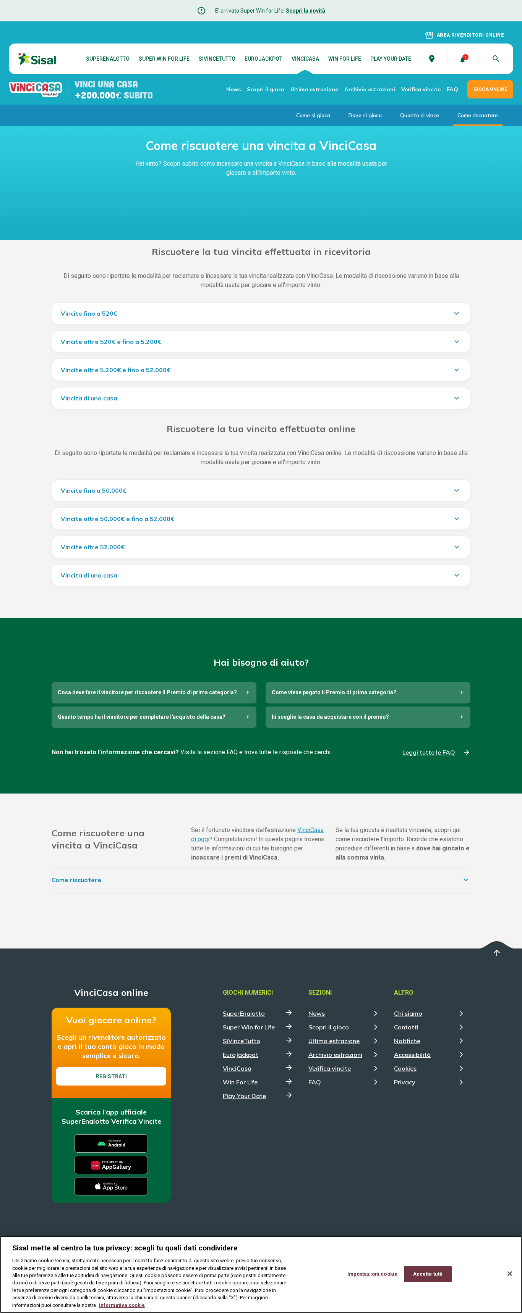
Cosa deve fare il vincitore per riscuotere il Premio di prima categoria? (147, 692)
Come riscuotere (477, 115)
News (233, 89)
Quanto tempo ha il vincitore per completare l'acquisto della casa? (141, 717)
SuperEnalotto (108, 59)
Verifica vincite (421, 89)
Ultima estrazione (314, 89)
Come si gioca (313, 115)
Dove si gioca (365, 115)
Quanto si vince (419, 115)
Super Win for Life (164, 59)
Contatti (406, 1027)
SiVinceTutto (217, 59)
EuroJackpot (263, 59)
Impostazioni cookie (372, 1274)
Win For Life (344, 59)
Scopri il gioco (265, 89)
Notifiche (407, 1041)
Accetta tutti (428, 1274)
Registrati (111, 1076)
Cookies (405, 1068)
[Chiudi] (509, 1273)
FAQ (452, 89)
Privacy (404, 1082)
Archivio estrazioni (369, 89)
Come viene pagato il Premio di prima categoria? (334, 692)
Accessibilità (412, 1054)
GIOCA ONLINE (490, 89)
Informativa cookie (122, 1305)
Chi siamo (408, 1013)
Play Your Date (390, 59)
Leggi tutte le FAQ (428, 752)
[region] (261, 1274)
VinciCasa (305, 59)
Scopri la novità (305, 11)
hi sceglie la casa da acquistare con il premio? (330, 717)
